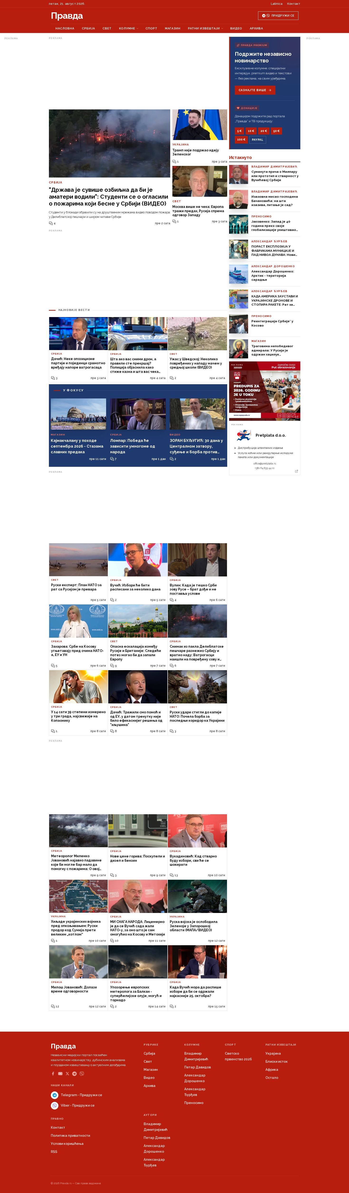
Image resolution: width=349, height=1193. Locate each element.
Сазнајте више (252, 90)
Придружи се (283, 15)
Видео (236, 28)
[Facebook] (53, 1073)
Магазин (172, 28)
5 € (239, 131)
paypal (258, 139)
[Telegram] (74, 1073)
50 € (276, 131)
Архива (256, 28)
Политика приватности (70, 1135)
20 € (263, 131)
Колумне (127, 28)
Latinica (277, 3)
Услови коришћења (67, 1144)
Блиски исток (276, 1061)
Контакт (293, 3)
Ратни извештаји (204, 28)
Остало (271, 1078)
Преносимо (193, 1103)
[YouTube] (60, 1073)
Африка (271, 1069)
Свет (107, 28)
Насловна (65, 28)
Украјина (273, 1053)
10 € (251, 131)
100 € (241, 139)
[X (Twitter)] (67, 1074)
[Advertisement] (23, 112)
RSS (54, 1152)
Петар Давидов (197, 1067)
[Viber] (82, 1073)
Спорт (151, 28)
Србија (88, 28)
